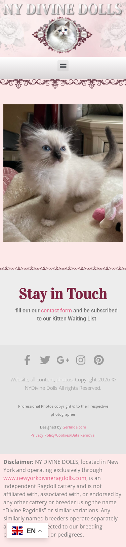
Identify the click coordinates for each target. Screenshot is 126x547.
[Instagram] (81, 360)
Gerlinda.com (74, 427)
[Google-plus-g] (63, 360)
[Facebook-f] (27, 360)
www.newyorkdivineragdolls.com (44, 478)
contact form (56, 310)
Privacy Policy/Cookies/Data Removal (63, 435)
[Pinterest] (98, 360)
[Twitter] (45, 360)
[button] (63, 65)
